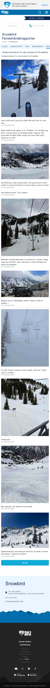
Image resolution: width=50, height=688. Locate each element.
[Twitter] (22, 668)
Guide (5, 46)
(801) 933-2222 (39, 26)
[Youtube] (16, 668)
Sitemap (25, 656)
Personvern (25, 649)
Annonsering (25, 645)
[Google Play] (19, 674)
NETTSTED (13, 26)
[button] (39, 12)
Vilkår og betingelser (25, 654)
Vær (27, 46)
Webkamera (37, 46)
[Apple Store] (32, 674)
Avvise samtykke (25, 662)
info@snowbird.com (14, 601)
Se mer (25, 563)
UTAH (4, 42)
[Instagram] (28, 668)
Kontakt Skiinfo (25, 641)
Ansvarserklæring (25, 651)
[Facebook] (35, 668)
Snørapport (16, 46)
